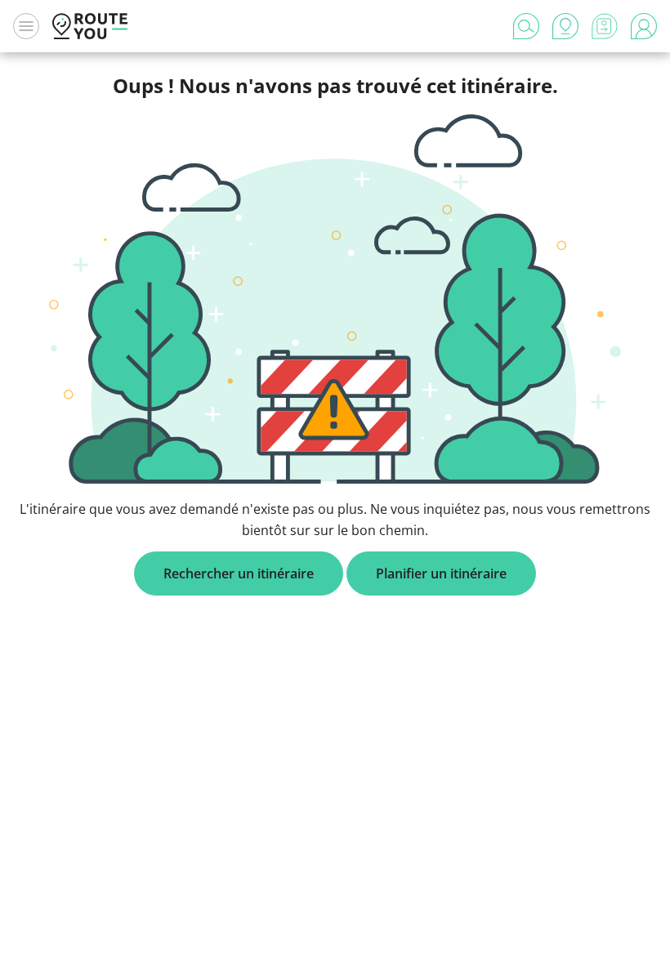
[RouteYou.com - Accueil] (89, 26)
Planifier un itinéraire (441, 573)
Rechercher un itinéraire (238, 573)
